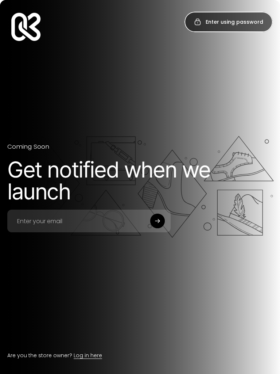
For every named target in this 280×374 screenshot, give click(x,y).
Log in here (88, 355)
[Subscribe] (157, 221)
